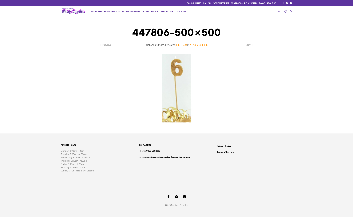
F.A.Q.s (262, 3)
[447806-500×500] (176, 88)
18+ (171, 12)
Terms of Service (225, 152)
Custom (164, 12)
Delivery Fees (250, 3)
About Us (271, 3)
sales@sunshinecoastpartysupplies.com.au (167, 156)
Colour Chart (194, 3)
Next (248, 45)
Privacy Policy (224, 145)
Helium (154, 12)
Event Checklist (220, 3)
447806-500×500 (199, 44)
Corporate (180, 12)
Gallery (207, 3)
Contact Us (237, 3)
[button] (280, 11)
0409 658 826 (153, 150)
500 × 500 (181, 44)
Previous (106, 45)
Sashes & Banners (131, 12)
